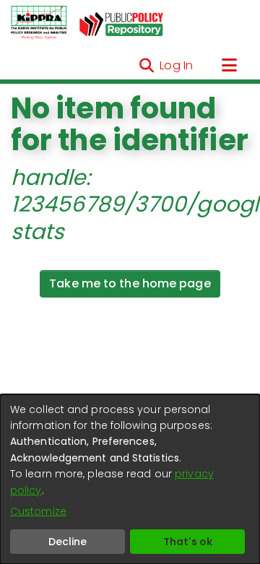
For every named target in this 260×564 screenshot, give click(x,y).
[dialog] (130, 479)
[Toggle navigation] (229, 65)
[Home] (39, 23)
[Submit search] (146, 65)
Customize (38, 511)
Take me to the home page (129, 283)
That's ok (187, 541)
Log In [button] (177, 65)
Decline (67, 541)
